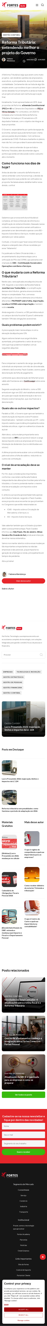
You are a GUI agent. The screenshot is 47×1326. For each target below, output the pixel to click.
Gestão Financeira (12, 688)
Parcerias (23, 1240)
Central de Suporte (23, 1270)
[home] (14, 5)
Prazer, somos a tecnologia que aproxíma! (23, 1227)
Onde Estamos (23, 1251)
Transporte (23, 1212)
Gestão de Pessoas (12, 682)
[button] (37, 5)
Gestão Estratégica (13, 677)
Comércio (23, 1201)
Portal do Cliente (23, 1275)
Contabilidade (23, 1190)
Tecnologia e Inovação (29, 672)
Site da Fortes (23, 1264)
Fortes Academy (23, 1234)
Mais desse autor (23, 581)
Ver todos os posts (23, 1094)
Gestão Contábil (11, 35)
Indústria (23, 1206)
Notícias (23, 1245)
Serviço (23, 1195)
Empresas (8, 672)
